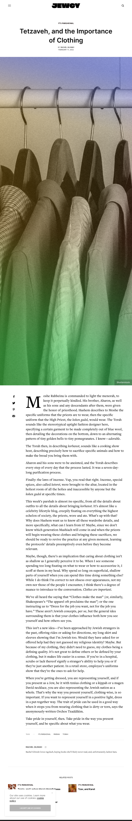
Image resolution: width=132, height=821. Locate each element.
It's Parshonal (66, 23)
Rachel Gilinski (67, 47)
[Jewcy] (66, 5)
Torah (65, 734)
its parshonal (44, 734)
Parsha (57, 734)
